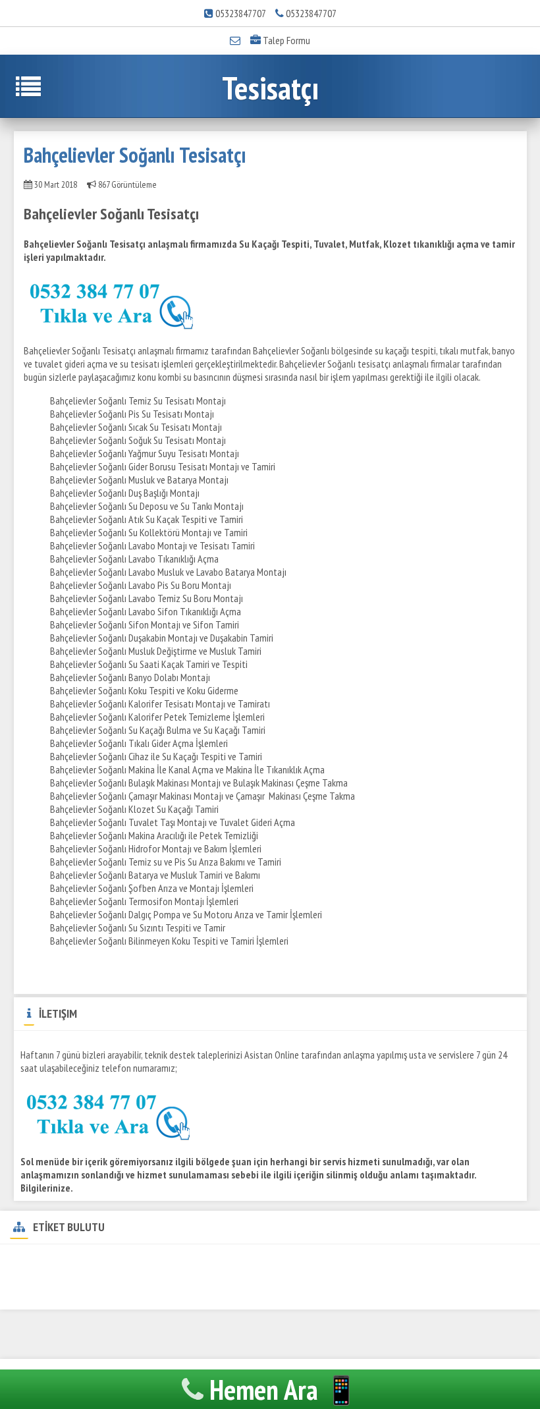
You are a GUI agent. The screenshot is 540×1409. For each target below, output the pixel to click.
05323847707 (240, 13)
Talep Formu (285, 40)
